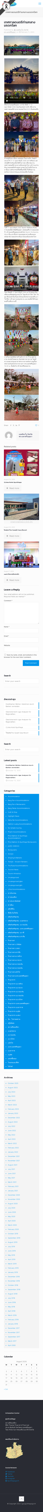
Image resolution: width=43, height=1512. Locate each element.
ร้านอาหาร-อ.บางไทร (15, 999)
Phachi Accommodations (17, 832)
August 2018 (12, 1294)
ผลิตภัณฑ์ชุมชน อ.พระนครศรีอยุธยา (20, 929)
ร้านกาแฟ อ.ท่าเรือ (14, 952)
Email (6, 636)
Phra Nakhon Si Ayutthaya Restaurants (22, 842)
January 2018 (13, 1324)
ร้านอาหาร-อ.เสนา (14, 1015)
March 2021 (12, 1182)
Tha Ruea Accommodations (18, 866)
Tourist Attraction (14, 873)
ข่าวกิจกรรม (12, 893)
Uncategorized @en (15, 881)
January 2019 (13, 1272)
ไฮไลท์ (10, 1066)
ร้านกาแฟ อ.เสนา (14, 948)
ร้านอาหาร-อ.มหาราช (15, 1007)
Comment (8, 601)
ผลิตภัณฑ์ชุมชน (13, 917)
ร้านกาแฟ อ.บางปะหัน (15, 964)
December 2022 (14, 1118)
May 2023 (11, 1096)
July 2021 (11, 1169)
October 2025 (13, 1083)
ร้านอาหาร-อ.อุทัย (14, 1011)
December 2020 (14, 1195)
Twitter (10, 1474)
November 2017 (14, 1332)
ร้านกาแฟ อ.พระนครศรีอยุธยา (18, 976)
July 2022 (11, 1126)
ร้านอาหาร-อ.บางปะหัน (16, 992)
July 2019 (11, 1246)
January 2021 (13, 1191)
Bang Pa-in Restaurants (16, 804)
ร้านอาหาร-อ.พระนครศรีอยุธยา (18, 1003)
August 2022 (13, 1122)
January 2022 (13, 1152)
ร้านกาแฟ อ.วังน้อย (14, 944)
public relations (13, 846)
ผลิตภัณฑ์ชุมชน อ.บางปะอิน (17, 925)
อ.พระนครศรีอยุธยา (14, 1047)
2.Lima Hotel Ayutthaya (13, 482)
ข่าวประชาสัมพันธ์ (14, 901)
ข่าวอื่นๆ (10, 905)
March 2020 (12, 1225)
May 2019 (11, 1255)
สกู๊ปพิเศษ (11, 1023)
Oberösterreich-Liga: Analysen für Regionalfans (18, 713)
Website (7, 645)
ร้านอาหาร (11, 980)
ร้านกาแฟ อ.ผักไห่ (14, 972)
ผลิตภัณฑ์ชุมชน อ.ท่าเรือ (16, 936)
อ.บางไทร (11, 1039)
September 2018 (14, 1289)
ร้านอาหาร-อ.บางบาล (15, 988)
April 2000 (12, 1345)
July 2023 (11, 1092)
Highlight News (13, 816)
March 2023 (12, 1105)
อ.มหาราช (11, 1051)
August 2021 (12, 1165)
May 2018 (11, 1307)
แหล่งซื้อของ (12, 1059)
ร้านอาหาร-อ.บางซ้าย (15, 984)
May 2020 (11, 1216)
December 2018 (14, 1277)
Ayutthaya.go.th (13, 1481)
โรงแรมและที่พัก (13, 1062)
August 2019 (12, 1242)
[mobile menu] (40, 4)
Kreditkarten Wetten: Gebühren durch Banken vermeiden (20, 705)
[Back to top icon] (21, 1498)
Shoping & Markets (15, 858)
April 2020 (12, 1221)
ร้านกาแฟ (11, 940)
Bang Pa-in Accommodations (18, 800)
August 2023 (13, 1088)
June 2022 (12, 1130)
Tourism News (13, 869)
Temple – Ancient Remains (17, 862)
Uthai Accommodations (16, 889)
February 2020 (13, 1229)
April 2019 (11, 1259)
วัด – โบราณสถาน (14, 1019)
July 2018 (11, 1298)
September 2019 (14, 1238)
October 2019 (13, 1234)
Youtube (10, 1476)
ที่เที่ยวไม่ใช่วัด (13, 913)
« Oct (6, 1389)
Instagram (11, 1478)
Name (6, 627)
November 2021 (14, 1161)
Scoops (10, 854)
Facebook (11, 1472)
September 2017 (14, 1337)
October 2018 (13, 1285)
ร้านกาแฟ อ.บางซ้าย (15, 956)
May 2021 (11, 1178)
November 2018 (14, 1281)
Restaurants (12, 850)
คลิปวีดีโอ (11, 909)
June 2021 (12, 1173)
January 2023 (13, 1113)
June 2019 (12, 1251)
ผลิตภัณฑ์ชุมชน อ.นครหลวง (18, 921)
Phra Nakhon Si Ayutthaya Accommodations (17, 837)
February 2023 (13, 1109)
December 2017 (13, 1328)
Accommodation (14, 796)
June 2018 (12, 1302)
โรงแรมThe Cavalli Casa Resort (15, 530)
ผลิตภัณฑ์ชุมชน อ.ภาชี (16, 932)
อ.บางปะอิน (12, 1035)
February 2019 (13, 1268)
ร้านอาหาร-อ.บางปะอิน (16, 996)
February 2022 (13, 1148)
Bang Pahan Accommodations (19, 808)
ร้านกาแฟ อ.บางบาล (15, 960)
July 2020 (11, 1208)
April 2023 (12, 1100)
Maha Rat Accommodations (18, 820)
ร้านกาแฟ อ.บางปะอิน (15, 968)
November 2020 (14, 1199)
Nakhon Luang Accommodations (20, 824)
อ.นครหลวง (12, 1031)
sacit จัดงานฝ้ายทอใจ (11, 574)
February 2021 (13, 1186)
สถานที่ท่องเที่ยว (13, 1027)
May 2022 (11, 1135)
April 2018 (11, 1311)
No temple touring (15, 828)
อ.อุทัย (10, 1055)
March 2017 (12, 1341)
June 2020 (12, 1212)
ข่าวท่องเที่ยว (12, 897)
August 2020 (13, 1203)
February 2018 (13, 1319)
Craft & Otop (12, 812)
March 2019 (12, 1264)
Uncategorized (13, 877)
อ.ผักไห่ (10, 1043)
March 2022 (12, 1143)
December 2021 (14, 1156)
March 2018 (12, 1315)
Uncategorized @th (15, 885)
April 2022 (12, 1139)
